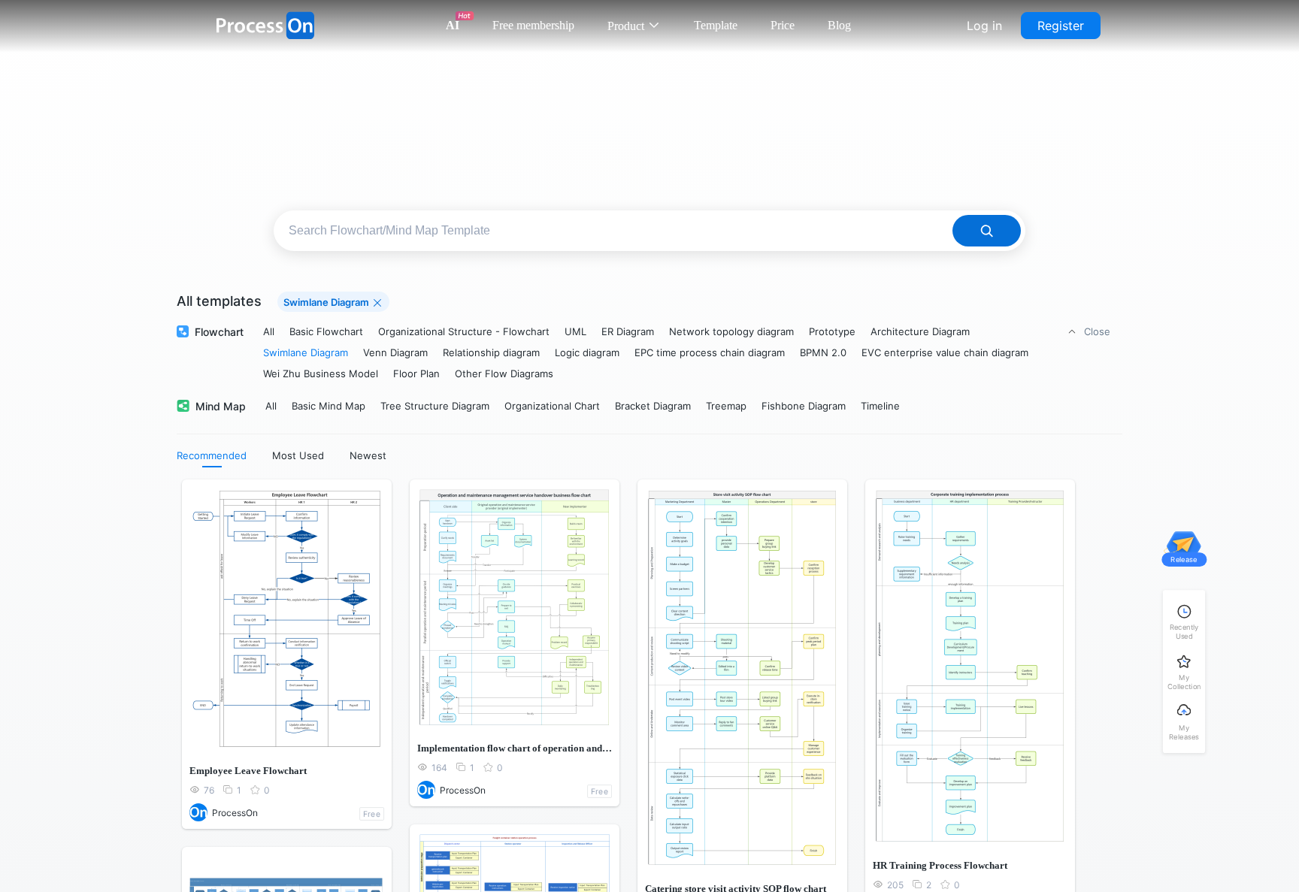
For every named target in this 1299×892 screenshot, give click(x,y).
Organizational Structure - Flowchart (464, 331)
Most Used (298, 455)
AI (452, 25)
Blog (839, 25)
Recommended (212, 455)
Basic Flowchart (326, 331)
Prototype (832, 331)
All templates (219, 301)
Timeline (880, 406)
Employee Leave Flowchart (248, 770)
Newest (368, 455)
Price (783, 25)
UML (575, 331)
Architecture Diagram (920, 331)
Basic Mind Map (328, 406)
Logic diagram (587, 352)
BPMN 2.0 (823, 352)
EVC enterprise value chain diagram (944, 352)
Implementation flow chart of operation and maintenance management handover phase (514, 748)
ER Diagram (627, 331)
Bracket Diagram (653, 406)
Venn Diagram (395, 352)
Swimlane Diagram (305, 352)
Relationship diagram (491, 352)
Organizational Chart (552, 406)
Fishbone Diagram (804, 406)
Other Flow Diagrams (504, 373)
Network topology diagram (731, 331)
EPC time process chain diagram (709, 352)
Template (715, 25)
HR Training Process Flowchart (940, 865)
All (268, 331)
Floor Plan (416, 373)
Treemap (726, 406)
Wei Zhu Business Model (320, 373)
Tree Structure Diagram (434, 406)
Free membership (533, 25)
